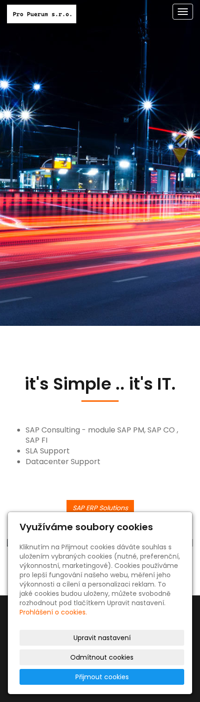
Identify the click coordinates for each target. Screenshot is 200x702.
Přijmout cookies (102, 677)
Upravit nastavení (102, 637)
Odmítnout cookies (101, 657)
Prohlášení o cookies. (53, 612)
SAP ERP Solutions (100, 508)
